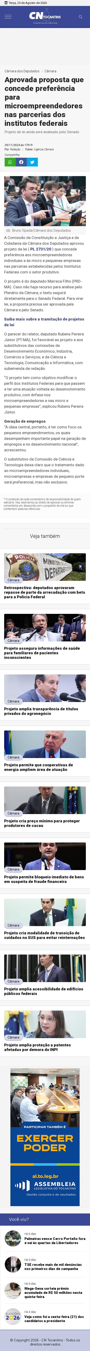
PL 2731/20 (40, 249)
